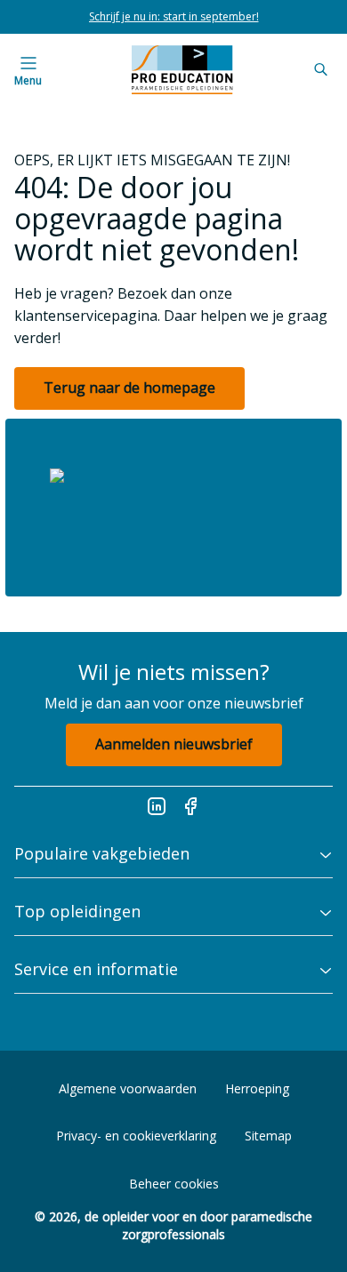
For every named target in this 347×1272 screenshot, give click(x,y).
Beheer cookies (174, 1183)
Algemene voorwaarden (128, 1088)
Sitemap (268, 1135)
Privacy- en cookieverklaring (136, 1135)
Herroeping (257, 1088)
